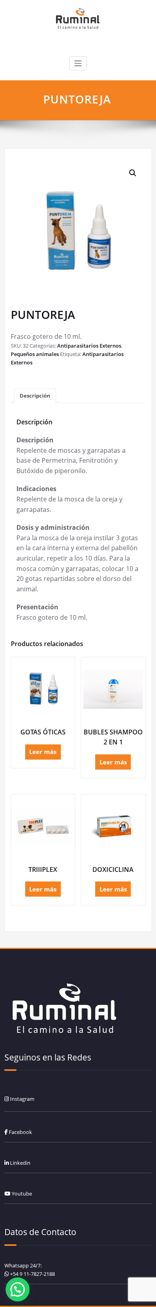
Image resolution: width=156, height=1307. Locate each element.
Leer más (42, 752)
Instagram (21, 1098)
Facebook (20, 1132)
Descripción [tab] (35, 395)
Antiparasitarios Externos (89, 345)
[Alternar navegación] (78, 63)
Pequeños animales (35, 354)
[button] (133, 173)
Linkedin (19, 1162)
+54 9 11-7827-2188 (32, 1273)
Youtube (21, 1193)
